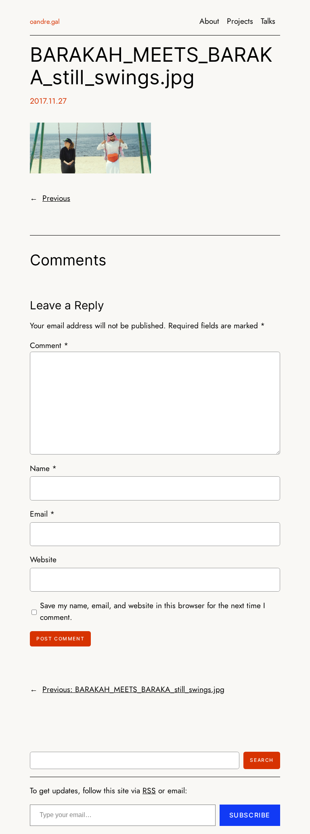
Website (43, 559)
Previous (56, 198)
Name (43, 468)
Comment (49, 345)
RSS (149, 790)
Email (42, 513)
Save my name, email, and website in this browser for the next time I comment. (152, 611)
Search (262, 760)
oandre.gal (45, 21)
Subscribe (249, 815)
